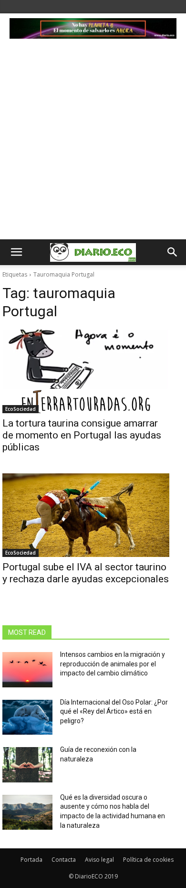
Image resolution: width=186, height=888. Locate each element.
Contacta (64, 860)
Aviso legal (99, 860)
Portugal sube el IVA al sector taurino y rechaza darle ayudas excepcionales (85, 573)
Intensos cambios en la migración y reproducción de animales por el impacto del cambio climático (112, 664)
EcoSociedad (20, 409)
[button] (16, 252)
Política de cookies (148, 860)
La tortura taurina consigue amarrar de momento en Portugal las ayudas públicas (81, 435)
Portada (31, 860)
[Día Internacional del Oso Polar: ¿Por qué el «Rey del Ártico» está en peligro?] (27, 717)
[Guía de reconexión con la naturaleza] (27, 764)
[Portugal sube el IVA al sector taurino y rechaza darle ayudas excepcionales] (85, 515)
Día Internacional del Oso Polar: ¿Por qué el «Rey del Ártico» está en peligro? (114, 711)
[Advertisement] (93, 141)
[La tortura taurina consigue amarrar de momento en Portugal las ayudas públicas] (85, 371)
